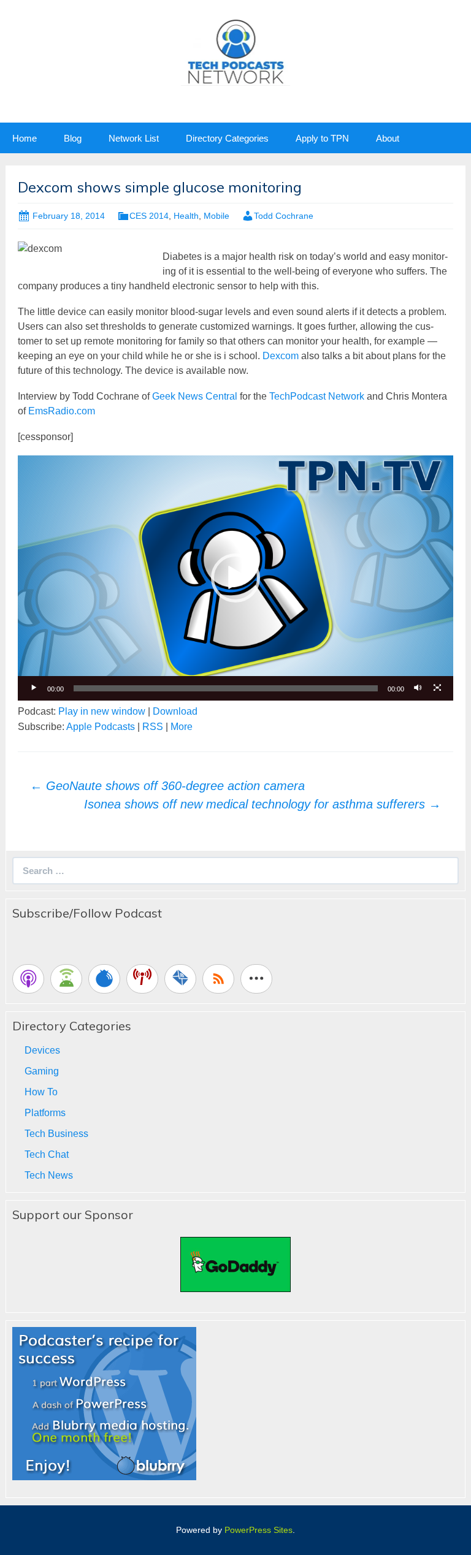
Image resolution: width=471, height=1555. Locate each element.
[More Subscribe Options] (256, 979)
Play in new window (101, 711)
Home (24, 138)
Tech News (49, 1175)
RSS (152, 726)
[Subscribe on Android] (66, 979)
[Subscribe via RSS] (218, 979)
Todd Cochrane (283, 216)
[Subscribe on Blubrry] (104, 979)
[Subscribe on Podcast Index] (142, 979)
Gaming (42, 1071)
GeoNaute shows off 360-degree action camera (167, 786)
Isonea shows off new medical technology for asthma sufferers (262, 804)
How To (41, 1092)
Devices (42, 1050)
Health (186, 216)
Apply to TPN (322, 138)
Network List (134, 138)
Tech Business (56, 1133)
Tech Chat (47, 1154)
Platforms (45, 1113)
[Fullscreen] (437, 688)
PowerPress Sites (258, 1530)
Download (175, 711)
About (387, 138)
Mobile (216, 216)
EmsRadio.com (61, 411)
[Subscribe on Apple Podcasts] (28, 979)
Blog (73, 138)
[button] (235, 578)
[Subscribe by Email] (180, 979)
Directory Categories (227, 138)
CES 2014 (149, 216)
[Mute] (418, 688)
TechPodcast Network (316, 396)
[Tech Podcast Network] (236, 51)
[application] (235, 577)
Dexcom (280, 356)
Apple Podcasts (100, 726)
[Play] (34, 688)
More (181, 726)
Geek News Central (194, 396)
